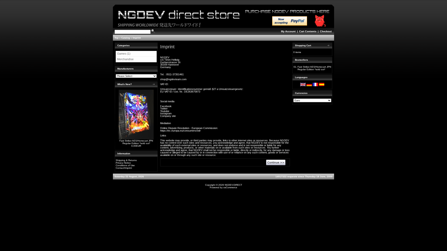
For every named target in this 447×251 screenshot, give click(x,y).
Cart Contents (307, 31)
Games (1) (123, 53)
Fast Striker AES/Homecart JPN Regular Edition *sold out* (136, 142)
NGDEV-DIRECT (233, 185)
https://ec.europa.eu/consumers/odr (180, 130)
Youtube (164, 111)
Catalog (125, 37)
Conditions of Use (125, 165)
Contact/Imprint (124, 168)
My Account (288, 31)
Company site (168, 116)
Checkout (326, 31)
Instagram (166, 113)
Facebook (166, 106)
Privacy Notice (123, 163)
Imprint (137, 37)
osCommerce (230, 187)
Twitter (164, 108)
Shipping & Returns (126, 160)
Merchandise (125, 59)
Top (117, 37)
